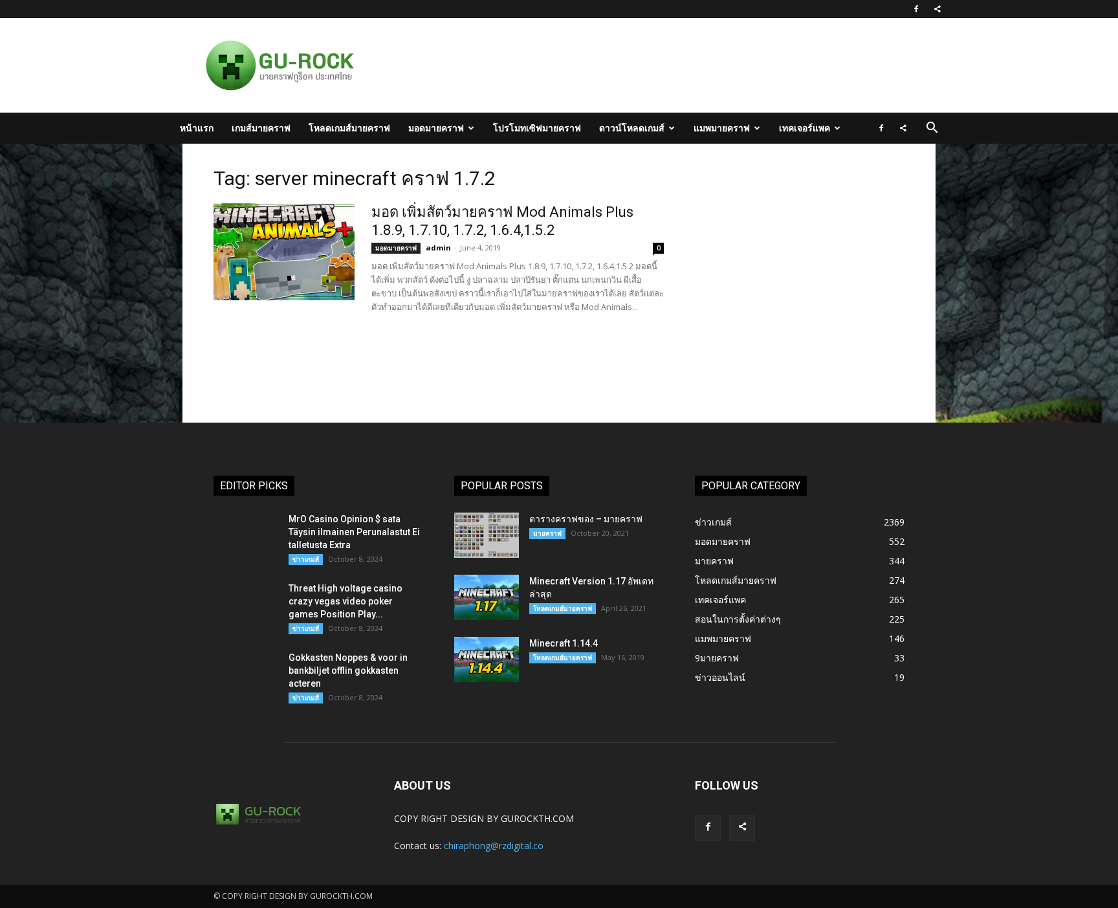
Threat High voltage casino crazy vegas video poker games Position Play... (345, 601)
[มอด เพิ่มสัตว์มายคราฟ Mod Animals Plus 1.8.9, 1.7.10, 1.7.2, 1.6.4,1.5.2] (284, 251)
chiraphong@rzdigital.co (493, 845)
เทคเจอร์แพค (804, 128)
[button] (931, 129)
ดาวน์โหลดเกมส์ (631, 128)
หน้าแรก (197, 128)
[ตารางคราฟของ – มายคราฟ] (486, 535)
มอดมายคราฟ (436, 128)
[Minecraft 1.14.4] (486, 659)
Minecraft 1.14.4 (563, 643)
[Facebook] (916, 9)
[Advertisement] (626, 65)
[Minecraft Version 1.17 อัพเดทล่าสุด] (486, 597)
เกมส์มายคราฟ (261, 128)
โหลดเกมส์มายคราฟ (349, 128)
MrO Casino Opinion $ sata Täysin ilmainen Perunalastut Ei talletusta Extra (354, 532)
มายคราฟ (547, 533)
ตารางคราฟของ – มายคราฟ (585, 519)
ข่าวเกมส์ (305, 559)
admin (438, 247)
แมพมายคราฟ (722, 128)
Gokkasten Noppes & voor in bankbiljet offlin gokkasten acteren (348, 670)
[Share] (937, 9)
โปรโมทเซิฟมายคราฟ (537, 128)
